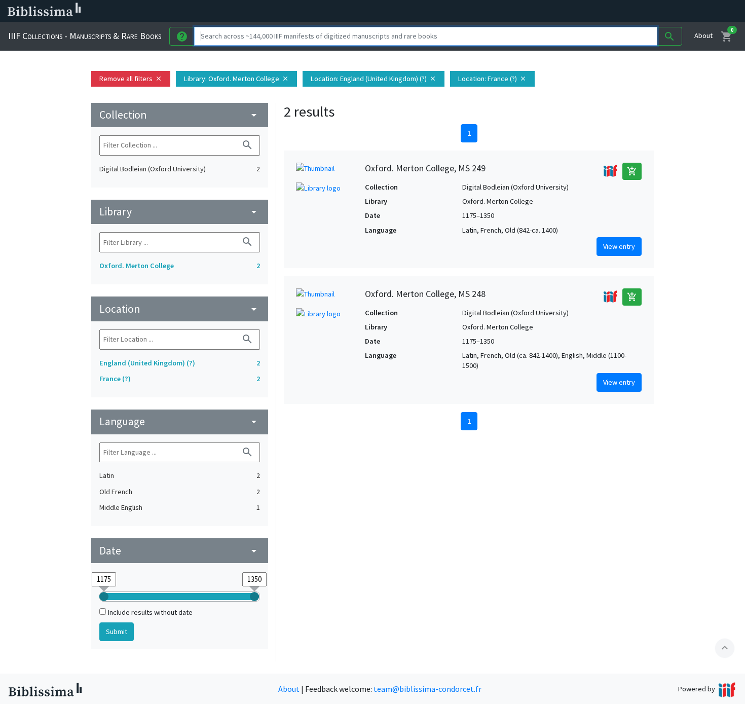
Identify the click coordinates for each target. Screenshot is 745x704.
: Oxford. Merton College (236, 78)
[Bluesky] (503, 11)
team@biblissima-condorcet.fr (427, 689)
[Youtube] (535, 11)
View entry (619, 246)
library (179, 211)
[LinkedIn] (486, 11)
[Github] (551, 11)
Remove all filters (130, 78)
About (703, 35)
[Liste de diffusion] (470, 11)
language (179, 421)
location (179, 309)
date (179, 551)
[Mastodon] (519, 11)
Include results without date (150, 612)
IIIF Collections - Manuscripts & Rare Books (84, 36)
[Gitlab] (568, 11)
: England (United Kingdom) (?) (373, 78)
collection (179, 115)
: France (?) (492, 78)
